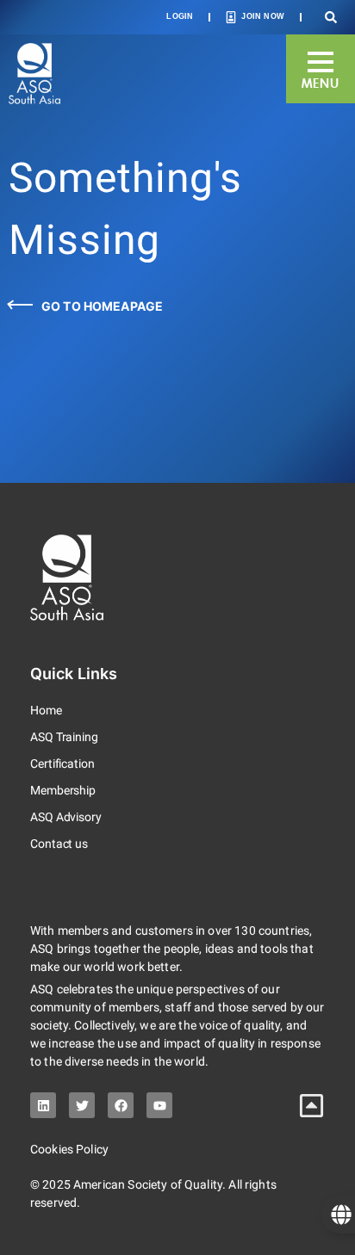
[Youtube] (159, 1105)
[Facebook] (121, 1105)
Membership (63, 790)
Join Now (262, 16)
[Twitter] (82, 1105)
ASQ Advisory (66, 817)
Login (179, 16)
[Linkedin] (43, 1105)
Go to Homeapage (102, 306)
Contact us (59, 843)
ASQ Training (64, 737)
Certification (62, 763)
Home (46, 710)
